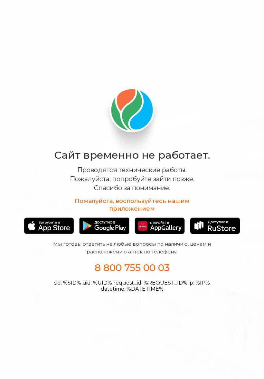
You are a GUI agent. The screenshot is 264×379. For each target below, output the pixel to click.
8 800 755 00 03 (132, 268)
